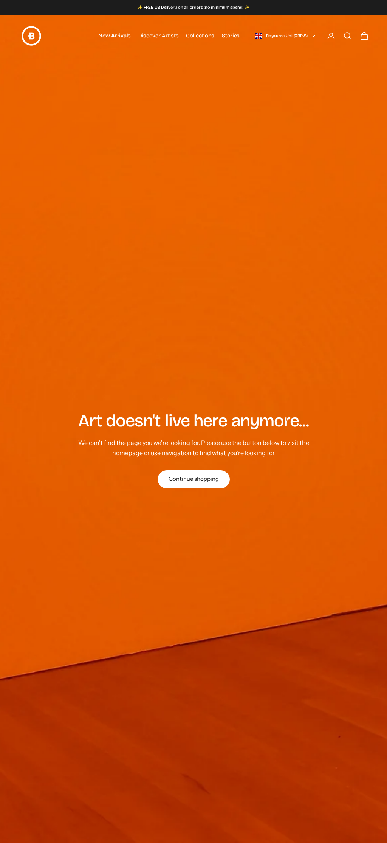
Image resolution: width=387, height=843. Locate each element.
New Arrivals (114, 36)
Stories (231, 36)
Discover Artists (158, 36)
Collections (200, 36)
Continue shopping (194, 478)
